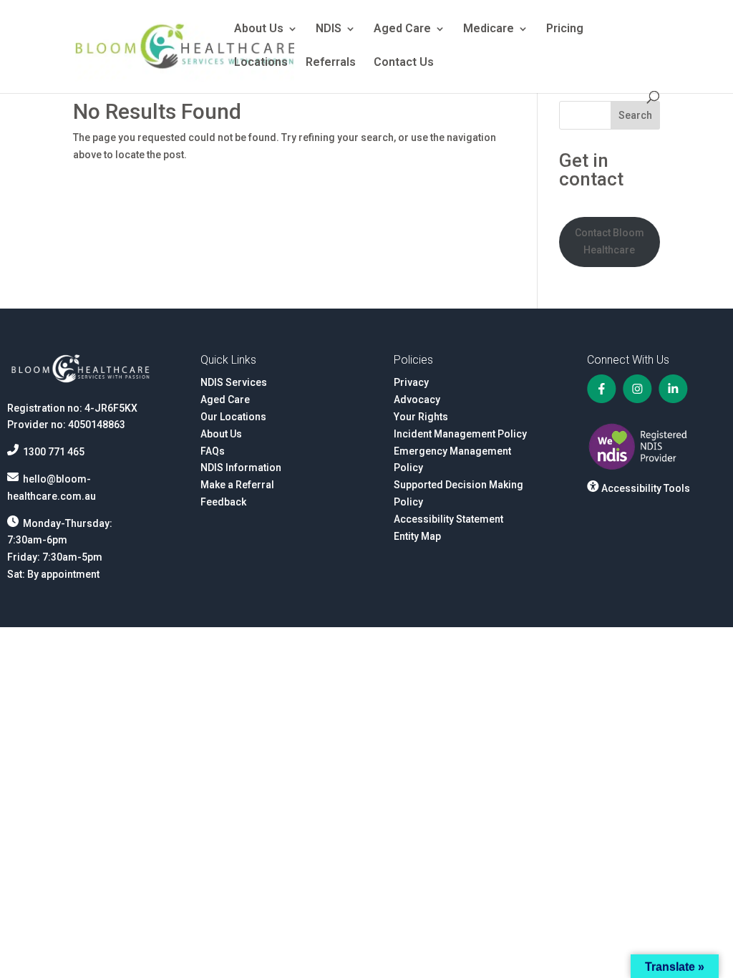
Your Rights (421, 416)
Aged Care (402, 29)
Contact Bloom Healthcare (609, 241)
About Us (258, 29)
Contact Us (404, 63)
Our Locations (233, 416)
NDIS (328, 29)
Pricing (564, 29)
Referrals (331, 63)
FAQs (212, 451)
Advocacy (417, 399)
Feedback (223, 502)
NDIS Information (240, 467)
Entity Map (417, 536)
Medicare (488, 29)
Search (635, 115)
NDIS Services (233, 382)
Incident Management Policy (460, 434)
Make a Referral (237, 484)
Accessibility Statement (448, 519)
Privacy (411, 382)
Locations (261, 63)
